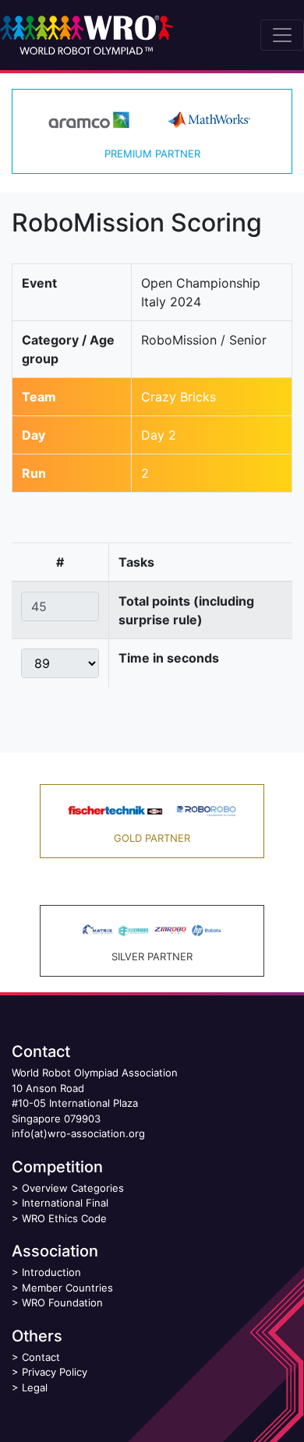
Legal (35, 1387)
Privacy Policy (54, 1372)
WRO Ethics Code (64, 1218)
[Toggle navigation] (282, 35)
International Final (65, 1202)
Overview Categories (73, 1188)
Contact (41, 1357)
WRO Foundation (62, 1302)
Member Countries (67, 1287)
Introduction (51, 1272)
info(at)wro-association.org (78, 1133)
